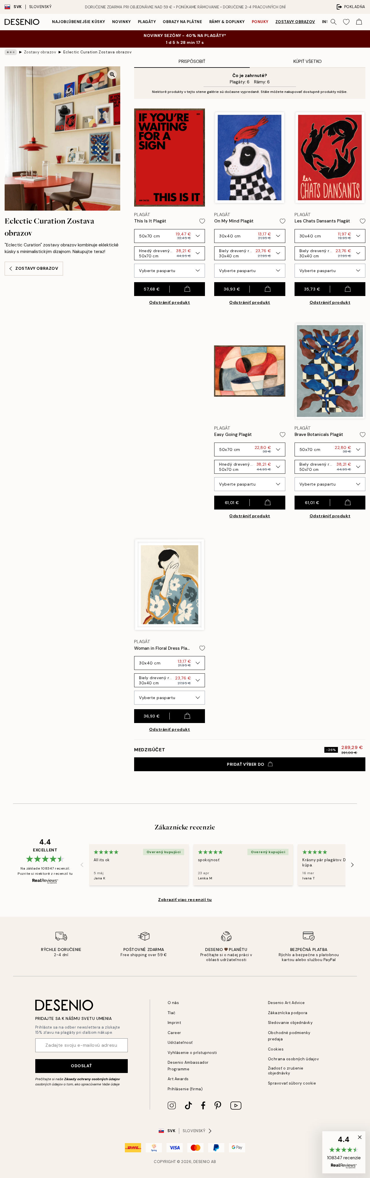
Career (174, 1032)
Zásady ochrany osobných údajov (92, 1079)
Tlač (171, 1012)
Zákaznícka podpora (288, 1012)
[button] (343, 1152)
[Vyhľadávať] (333, 22)
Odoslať (81, 1065)
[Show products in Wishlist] (346, 22)
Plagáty (147, 21)
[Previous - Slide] (82, 865)
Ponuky (260, 21)
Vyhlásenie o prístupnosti (192, 1052)
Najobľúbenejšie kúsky (78, 21)
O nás (173, 1002)
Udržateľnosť (180, 1042)
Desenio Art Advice (286, 1002)
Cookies (276, 1049)
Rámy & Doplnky (227, 21)
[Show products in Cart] (359, 22)
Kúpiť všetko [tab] (307, 61)
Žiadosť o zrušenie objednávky (286, 1071)
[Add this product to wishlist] (202, 221)
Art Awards (178, 1078)
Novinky (121, 21)
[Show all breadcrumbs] (11, 52)
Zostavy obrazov (295, 21)
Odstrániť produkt (169, 302)
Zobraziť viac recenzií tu (185, 899)
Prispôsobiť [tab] (192, 61)
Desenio (201, 1161)
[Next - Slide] (352, 865)
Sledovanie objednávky (290, 1022)
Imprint (174, 1022)
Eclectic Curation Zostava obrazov (97, 52)
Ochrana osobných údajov (293, 1059)
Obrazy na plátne (182, 21)
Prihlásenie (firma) (185, 1089)
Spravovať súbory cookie (292, 1083)
